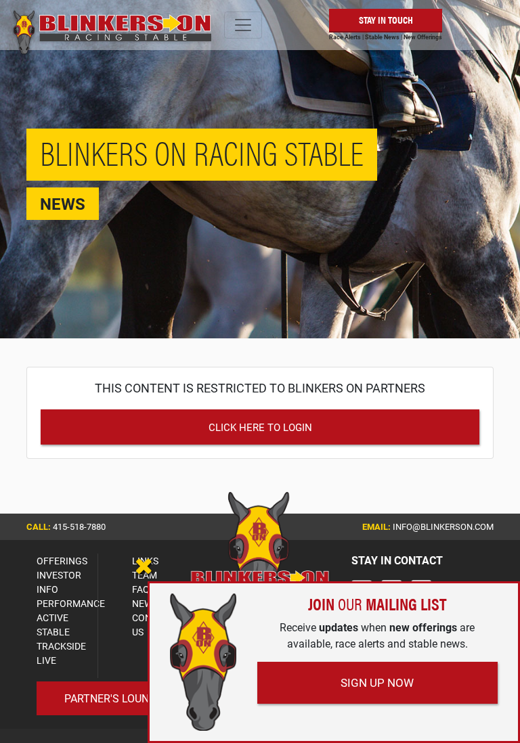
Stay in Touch (386, 19)
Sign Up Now (377, 682)
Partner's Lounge (113, 698)
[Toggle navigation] (243, 25)
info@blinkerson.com (443, 526)
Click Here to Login (260, 427)
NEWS (145, 603)
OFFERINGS (62, 560)
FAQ (141, 589)
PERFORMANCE (71, 603)
